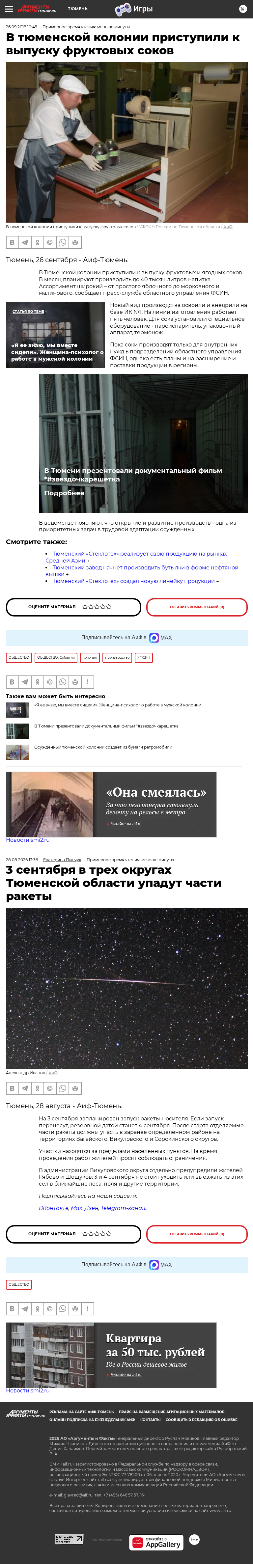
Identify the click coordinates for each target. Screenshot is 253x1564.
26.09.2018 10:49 (21, 26)
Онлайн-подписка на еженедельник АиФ (92, 1420)
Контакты (150, 1420)
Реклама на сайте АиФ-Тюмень (81, 1412)
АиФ (228, 226)
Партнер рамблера (106, 1539)
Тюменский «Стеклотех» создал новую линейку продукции (134, 581)
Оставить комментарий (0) (197, 607)
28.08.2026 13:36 (22, 859)
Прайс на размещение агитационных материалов (172, 1412)
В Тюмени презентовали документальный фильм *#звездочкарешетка (133, 475)
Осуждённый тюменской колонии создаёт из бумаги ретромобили (103, 747)
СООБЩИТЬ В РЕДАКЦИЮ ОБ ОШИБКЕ (202, 1420)
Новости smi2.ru (28, 840)
